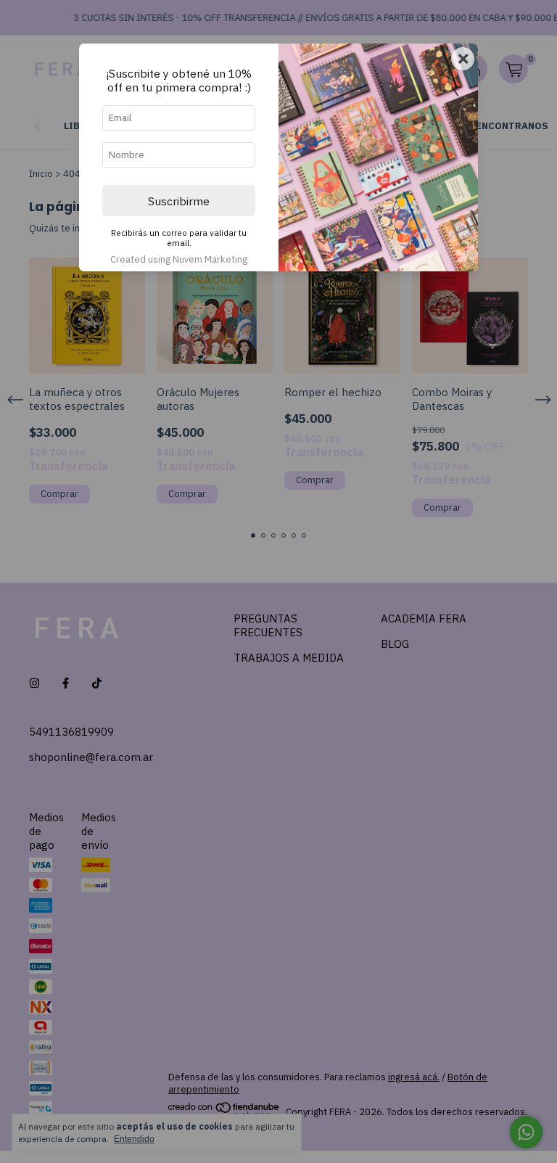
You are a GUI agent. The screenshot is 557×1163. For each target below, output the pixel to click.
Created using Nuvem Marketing (178, 259)
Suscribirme (179, 201)
